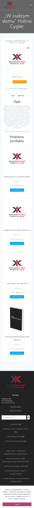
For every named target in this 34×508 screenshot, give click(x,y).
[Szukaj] (28, 417)
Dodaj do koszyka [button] (17, 190)
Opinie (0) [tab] (20, 96)
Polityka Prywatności (15, 410)
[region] (17, 497)
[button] (28, 48)
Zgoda (17, 504)
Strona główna (9, 41)
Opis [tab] (13, 96)
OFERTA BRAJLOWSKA (20, 41)
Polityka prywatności (19, 499)
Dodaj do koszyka (19, 81)
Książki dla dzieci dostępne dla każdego (16, 466)
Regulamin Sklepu (15, 407)
